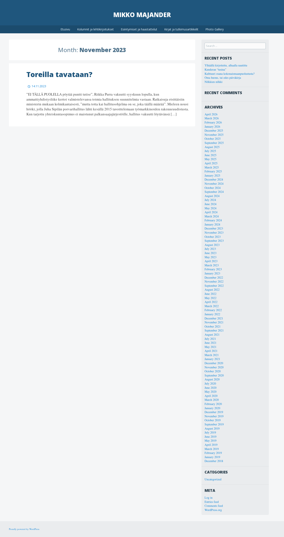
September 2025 (214, 143)
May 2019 (210, 440)
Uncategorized (213, 479)
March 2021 (212, 355)
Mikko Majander (142, 14)
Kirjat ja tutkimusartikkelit (181, 29)
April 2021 (211, 351)
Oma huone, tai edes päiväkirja (223, 78)
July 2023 (210, 249)
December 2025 (214, 130)
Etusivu (65, 29)
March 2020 (212, 400)
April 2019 (211, 445)
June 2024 (210, 204)
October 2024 (213, 188)
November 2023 (214, 232)
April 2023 (211, 261)
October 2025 (213, 139)
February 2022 (213, 310)
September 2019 (214, 424)
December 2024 (214, 179)
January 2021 (212, 359)
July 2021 (210, 339)
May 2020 (210, 392)
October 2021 (213, 326)
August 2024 (212, 196)
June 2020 (210, 388)
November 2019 (214, 416)
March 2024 (212, 216)
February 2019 (213, 453)
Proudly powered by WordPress (24, 529)
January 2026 (212, 126)
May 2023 (210, 257)
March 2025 (212, 167)
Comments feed (214, 506)
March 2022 (212, 306)
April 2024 (211, 212)
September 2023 (214, 241)
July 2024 (210, 200)
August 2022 (212, 290)
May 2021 (210, 347)
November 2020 (214, 367)
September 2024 (214, 192)
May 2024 (210, 208)
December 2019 (214, 412)
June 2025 (210, 155)
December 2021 (214, 318)
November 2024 (214, 184)
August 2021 (212, 334)
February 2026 (213, 122)
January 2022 (212, 314)
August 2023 (212, 245)
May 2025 (210, 159)
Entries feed (212, 502)
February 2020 (213, 404)
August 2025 (212, 147)
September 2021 (214, 330)
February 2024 (213, 220)
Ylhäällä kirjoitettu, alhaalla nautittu (226, 65)
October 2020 (213, 371)
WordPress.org (213, 510)
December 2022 (214, 277)
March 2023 (212, 265)
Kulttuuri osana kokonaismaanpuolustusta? (229, 74)
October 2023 (213, 237)
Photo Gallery (214, 29)
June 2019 (210, 437)
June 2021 (210, 343)
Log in (208, 498)
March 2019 (212, 449)
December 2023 (214, 228)
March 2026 (212, 118)
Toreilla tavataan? (59, 74)
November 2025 (214, 135)
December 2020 (214, 363)
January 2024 (212, 224)
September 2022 (214, 286)
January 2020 (212, 408)
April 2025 (211, 163)
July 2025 (210, 151)
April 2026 (211, 114)
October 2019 (213, 420)
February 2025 (213, 171)
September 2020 (214, 375)
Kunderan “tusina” (215, 69)
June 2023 (210, 253)
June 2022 (210, 294)
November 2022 (214, 281)
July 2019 (210, 432)
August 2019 (212, 428)
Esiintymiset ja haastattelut (139, 29)
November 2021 (214, 322)
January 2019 (212, 457)
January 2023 (212, 273)
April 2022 (211, 302)
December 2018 (214, 461)
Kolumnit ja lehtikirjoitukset (95, 29)
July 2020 (210, 383)
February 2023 (213, 269)
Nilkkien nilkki (213, 82)
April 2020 (211, 396)
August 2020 (212, 379)
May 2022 (210, 298)
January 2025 (212, 175)
